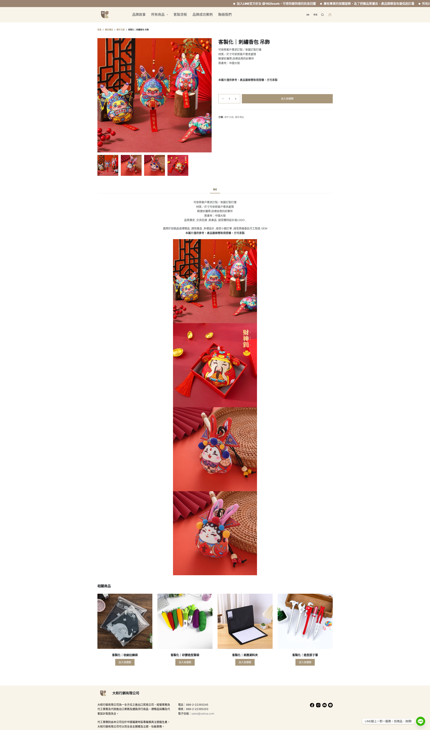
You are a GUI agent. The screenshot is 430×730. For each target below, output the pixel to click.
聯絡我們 (225, 15)
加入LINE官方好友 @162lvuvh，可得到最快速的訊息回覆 (241, 3)
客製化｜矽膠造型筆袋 (185, 655)
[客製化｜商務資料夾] (245, 621)
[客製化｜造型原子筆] (305, 621)
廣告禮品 (239, 116)
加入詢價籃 (287, 98)
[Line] (420, 721)
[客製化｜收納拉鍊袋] (125, 621)
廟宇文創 (229, 116)
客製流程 (180, 15)
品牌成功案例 (202, 15)
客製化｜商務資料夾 (245, 655)
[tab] (215, 189)
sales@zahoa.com (202, 713)
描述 (215, 189)
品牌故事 (139, 15)
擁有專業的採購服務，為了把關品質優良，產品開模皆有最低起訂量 (334, 3)
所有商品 (158, 15)
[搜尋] (322, 14)
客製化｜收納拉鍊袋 (125, 655)
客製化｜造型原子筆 (305, 655)
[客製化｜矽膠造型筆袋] (184, 621)
